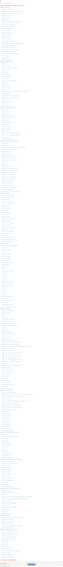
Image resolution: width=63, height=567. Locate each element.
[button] (0, 0)
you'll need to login (35, 563)
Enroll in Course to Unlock (31, 564)
